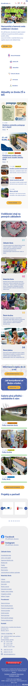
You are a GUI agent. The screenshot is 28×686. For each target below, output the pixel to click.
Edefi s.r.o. (19, 679)
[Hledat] (21, 3)
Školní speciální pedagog (7, 618)
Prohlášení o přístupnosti (10, 674)
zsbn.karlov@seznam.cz (18, 3)
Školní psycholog (5, 615)
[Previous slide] (2, 508)
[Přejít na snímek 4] (15, 521)
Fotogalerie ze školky (6, 594)
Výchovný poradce (5, 610)
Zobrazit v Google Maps (7, 633)
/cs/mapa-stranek (24, 3)
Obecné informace (5, 603)
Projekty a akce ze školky (7, 591)
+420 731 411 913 (16, 3)
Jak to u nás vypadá (6, 558)
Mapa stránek (20, 674)
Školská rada (4, 562)
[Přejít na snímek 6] (19, 521)
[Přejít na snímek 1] (9, 521)
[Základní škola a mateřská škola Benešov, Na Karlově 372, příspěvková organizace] (5, 3)
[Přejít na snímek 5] (17, 521)
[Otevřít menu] (27, 1)
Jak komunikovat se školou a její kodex (10, 572)
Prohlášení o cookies (14, 676)
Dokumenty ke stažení (6, 589)
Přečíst (14, 126)
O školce (3, 579)
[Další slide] (24, 14)
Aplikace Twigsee (5, 596)
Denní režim (4, 584)
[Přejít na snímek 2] (11, 521)
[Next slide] (25, 508)
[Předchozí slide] (3, 14)
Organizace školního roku (7, 560)
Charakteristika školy (6, 555)
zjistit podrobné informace (13, 373)
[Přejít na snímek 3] (13, 521)
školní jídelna (4, 567)
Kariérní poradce (5, 613)
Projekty (3, 565)
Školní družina (4, 570)
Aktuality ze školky (5, 581)
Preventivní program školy (7, 608)
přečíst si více (13, 387)
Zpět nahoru (25, 684)
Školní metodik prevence (7, 605)
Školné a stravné (5, 586)
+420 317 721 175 (8, 652)
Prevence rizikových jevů (7, 620)
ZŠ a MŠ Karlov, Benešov (12, 539)
